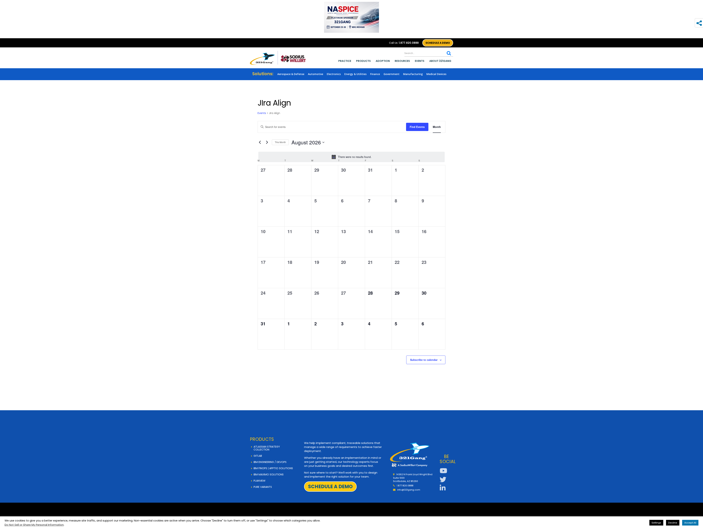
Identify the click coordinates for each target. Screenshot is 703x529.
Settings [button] (656, 522)
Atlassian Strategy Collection (267, 448)
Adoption (383, 61)
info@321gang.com (408, 489)
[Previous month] (260, 142)
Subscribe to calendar (424, 360)
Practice (344, 61)
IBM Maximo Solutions (269, 474)
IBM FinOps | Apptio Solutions (273, 468)
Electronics (334, 74)
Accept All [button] (690, 522)
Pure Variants (263, 486)
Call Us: (404, 43)
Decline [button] (672, 522)
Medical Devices (436, 74)
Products (363, 61)
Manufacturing (413, 74)
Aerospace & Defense (290, 74)
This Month (280, 142)
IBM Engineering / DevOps (270, 462)
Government (391, 74)
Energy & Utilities (355, 74)
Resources (402, 61)
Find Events (417, 127)
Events (419, 61)
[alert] (351, 157)
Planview (259, 480)
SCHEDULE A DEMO (437, 43)
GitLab (258, 455)
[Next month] (267, 142)
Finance (375, 74)
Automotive (315, 74)
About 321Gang (440, 61)
